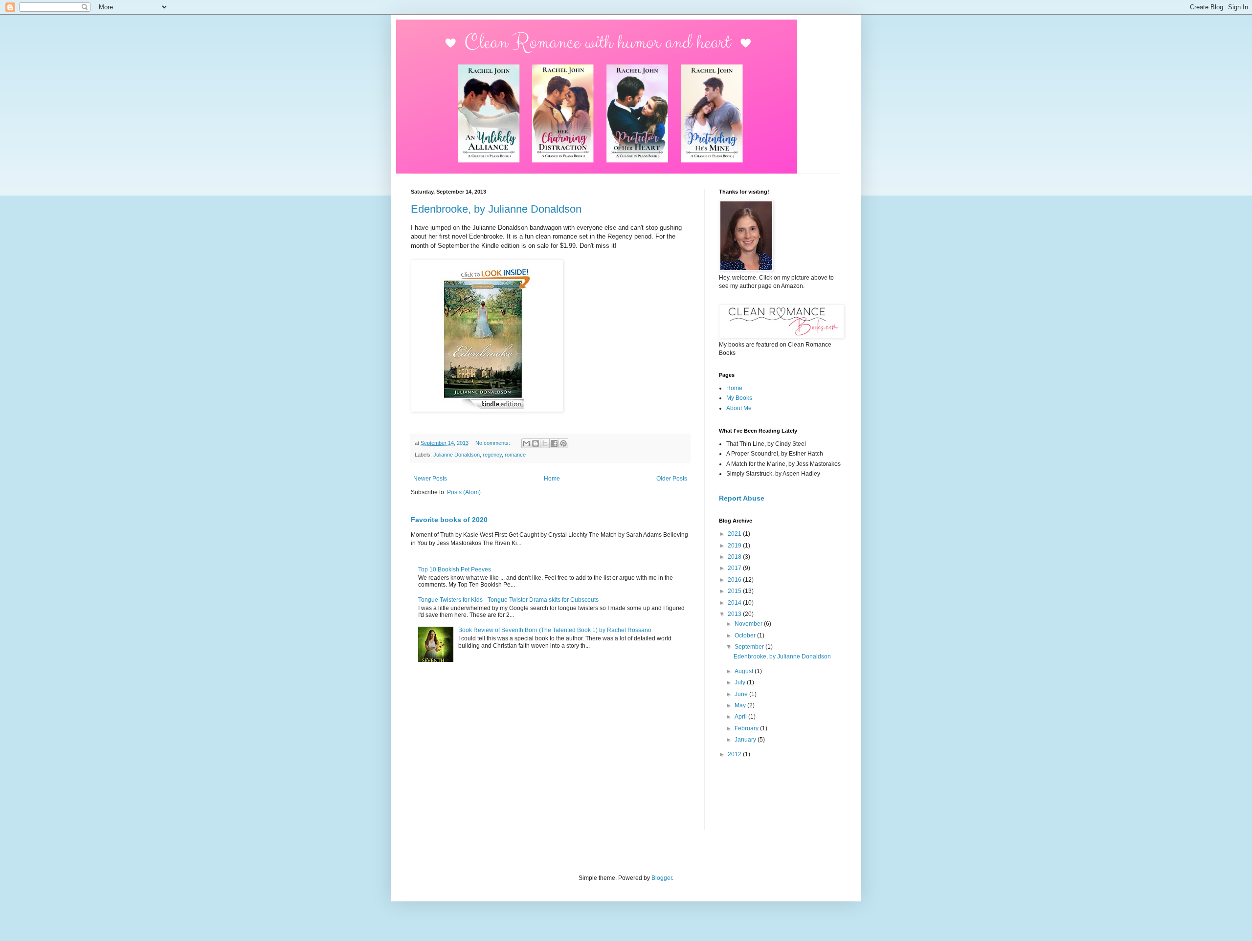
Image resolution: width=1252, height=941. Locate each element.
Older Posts (671, 478)
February (747, 728)
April (741, 716)
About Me (739, 408)
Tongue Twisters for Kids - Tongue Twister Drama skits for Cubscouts (508, 599)
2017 (735, 568)
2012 (735, 754)
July (741, 682)
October (746, 635)
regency (492, 455)
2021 (735, 533)
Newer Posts (430, 478)
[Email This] (526, 443)
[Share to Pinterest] (563, 443)
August (745, 671)
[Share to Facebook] (554, 443)
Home (552, 478)
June (742, 694)
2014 (735, 602)
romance (515, 455)
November (749, 623)
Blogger (661, 878)
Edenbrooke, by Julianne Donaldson (496, 209)
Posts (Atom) (464, 492)
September (750, 646)
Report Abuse (741, 498)
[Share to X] (545, 443)
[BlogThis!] (535, 443)
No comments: (493, 443)
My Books (739, 397)
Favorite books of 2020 (449, 520)
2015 (735, 591)
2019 (735, 545)
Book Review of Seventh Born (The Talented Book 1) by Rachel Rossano (554, 630)
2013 (735, 614)
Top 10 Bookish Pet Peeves (454, 569)
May (741, 705)
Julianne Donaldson (456, 455)
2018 (735, 556)
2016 (735, 579)
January (746, 739)
